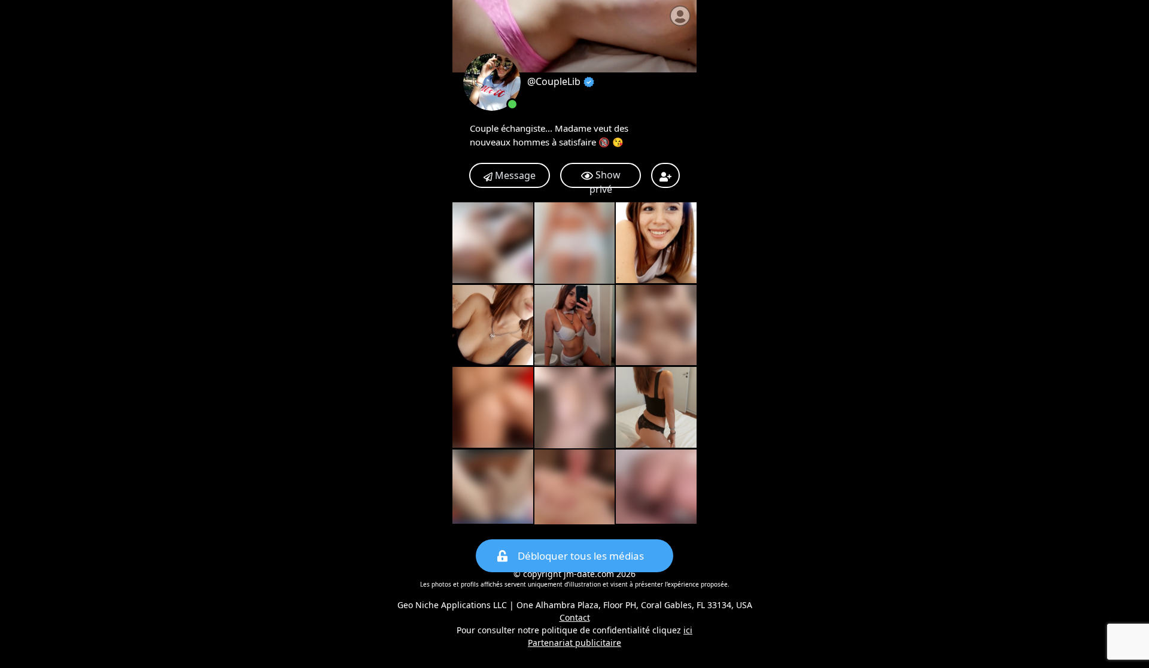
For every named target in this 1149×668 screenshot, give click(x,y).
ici (687, 630)
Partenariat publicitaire (574, 642)
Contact (575, 617)
